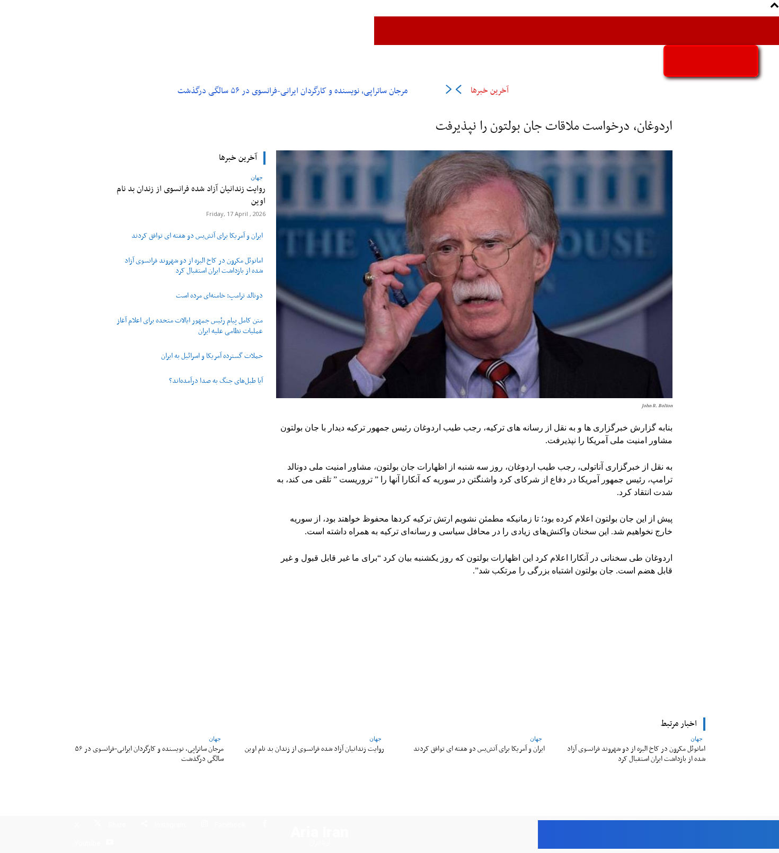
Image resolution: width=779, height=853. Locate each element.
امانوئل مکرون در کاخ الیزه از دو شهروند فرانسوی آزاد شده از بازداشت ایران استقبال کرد (194, 266)
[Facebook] (264, 825)
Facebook (230, 825)
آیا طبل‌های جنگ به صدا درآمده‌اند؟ (216, 381)
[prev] (458, 91)
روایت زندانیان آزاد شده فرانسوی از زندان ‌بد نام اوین (191, 195)
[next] (449, 91)
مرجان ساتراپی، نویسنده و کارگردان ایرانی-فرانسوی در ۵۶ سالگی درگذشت (293, 91)
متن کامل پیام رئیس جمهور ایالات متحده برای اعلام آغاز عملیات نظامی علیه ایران (190, 326)
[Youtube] (109, 843)
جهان (257, 177)
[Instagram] (204, 825)
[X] (97, 825)
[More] (319, 641)
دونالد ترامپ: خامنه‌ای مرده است (219, 296)
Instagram (170, 825)
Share (117, 825)
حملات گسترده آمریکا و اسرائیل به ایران (212, 356)
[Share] (144, 825)
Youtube (87, 843)
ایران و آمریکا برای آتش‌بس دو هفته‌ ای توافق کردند (197, 236)
